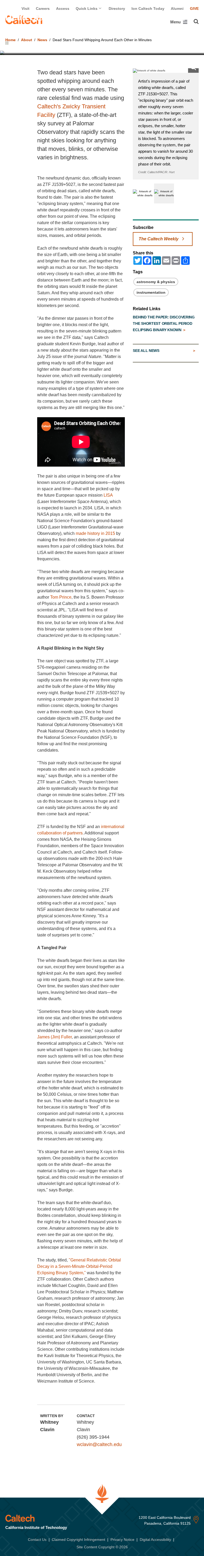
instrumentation (151, 292)
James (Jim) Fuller (54, 1037)
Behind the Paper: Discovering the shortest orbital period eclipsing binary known (163, 323)
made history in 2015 (95, 533)
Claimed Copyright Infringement (78, 1539)
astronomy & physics (156, 282)
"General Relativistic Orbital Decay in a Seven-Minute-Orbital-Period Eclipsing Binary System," (79, 1266)
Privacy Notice (122, 1539)
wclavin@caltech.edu (99, 1444)
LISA (108, 495)
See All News (146, 350)
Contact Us (37, 1539)
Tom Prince (60, 597)
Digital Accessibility (155, 1539)
